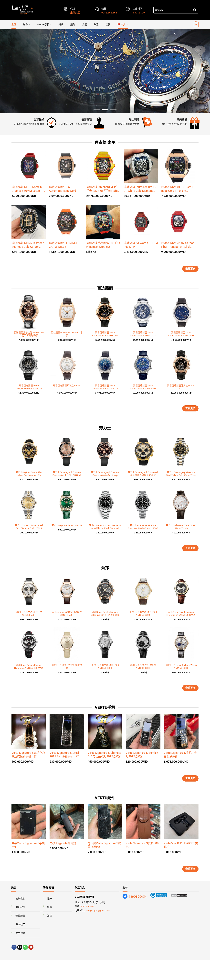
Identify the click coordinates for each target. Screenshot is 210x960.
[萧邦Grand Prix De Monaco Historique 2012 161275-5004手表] (105, 591)
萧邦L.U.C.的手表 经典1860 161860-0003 (143, 613)
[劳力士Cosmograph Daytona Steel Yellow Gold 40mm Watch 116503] (181, 451)
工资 (108, 24)
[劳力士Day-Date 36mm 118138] (67, 504)
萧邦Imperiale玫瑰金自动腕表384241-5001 (67, 613)
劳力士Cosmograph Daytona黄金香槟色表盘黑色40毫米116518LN (143, 474)
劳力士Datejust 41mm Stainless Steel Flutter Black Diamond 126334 (105, 527)
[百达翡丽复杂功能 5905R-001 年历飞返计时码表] (28, 312)
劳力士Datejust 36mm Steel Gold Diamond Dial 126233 (29, 527)
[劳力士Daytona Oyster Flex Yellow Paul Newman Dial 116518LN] (28, 451)
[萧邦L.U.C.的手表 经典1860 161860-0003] (143, 591)
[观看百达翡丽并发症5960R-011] (67, 364)
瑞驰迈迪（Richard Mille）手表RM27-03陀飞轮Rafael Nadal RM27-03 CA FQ (103, 189)
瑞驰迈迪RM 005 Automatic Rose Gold (62, 188)
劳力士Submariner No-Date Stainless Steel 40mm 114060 (143, 527)
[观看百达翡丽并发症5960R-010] (181, 364)
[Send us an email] (19, 947)
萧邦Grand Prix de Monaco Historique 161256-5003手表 (181, 613)
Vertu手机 (43, 24)
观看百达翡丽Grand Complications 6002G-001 (143, 387)
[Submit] (195, 10)
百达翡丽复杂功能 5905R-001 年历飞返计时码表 (29, 334)
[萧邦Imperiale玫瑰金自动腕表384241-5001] (67, 591)
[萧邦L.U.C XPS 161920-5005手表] (67, 644)
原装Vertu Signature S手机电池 (28, 845)
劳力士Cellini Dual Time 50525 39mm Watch (181, 527)
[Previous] (8, 71)
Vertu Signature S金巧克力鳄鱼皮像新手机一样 (28, 754)
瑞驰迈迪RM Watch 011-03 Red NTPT (141, 244)
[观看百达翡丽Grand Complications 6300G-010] (143, 312)
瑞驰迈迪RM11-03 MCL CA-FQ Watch (63, 244)
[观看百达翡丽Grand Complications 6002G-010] (28, 364)
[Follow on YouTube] (30, 947)
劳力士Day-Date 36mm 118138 (67, 525)
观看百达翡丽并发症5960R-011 (67, 387)
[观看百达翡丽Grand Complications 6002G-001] (143, 364)
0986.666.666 (87, 906)
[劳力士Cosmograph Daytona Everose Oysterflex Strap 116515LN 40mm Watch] (105, 451)
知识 (61, 24)
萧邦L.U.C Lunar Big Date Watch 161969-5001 (181, 666)
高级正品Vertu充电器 (63, 843)
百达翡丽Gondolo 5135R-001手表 (67, 334)
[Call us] (25, 947)
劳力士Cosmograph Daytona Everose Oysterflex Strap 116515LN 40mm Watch (105, 474)
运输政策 (20, 915)
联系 (96, 24)
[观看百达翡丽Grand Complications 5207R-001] (105, 312)
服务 (72, 24)
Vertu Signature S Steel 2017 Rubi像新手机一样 (64, 754)
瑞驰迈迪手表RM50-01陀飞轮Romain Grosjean (103, 244)
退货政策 (20, 907)
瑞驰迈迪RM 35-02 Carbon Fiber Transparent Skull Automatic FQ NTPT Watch (177, 245)
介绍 (84, 24)
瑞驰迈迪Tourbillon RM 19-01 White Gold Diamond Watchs (140, 189)
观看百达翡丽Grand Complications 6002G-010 (29, 387)
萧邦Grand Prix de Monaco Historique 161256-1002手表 (28, 666)
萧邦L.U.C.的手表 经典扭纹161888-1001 (143, 666)
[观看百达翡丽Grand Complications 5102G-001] (181, 312)
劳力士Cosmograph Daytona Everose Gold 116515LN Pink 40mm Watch (67, 474)
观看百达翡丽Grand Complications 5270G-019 (105, 387)
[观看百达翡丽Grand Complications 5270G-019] (105, 364)
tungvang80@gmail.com (98, 910)
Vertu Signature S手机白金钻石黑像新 (180, 754)
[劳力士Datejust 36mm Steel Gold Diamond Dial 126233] (28, 504)
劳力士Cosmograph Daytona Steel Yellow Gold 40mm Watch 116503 (181, 474)
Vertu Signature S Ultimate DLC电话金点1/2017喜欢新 (104, 754)
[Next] (202, 71)
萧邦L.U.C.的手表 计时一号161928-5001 (29, 613)
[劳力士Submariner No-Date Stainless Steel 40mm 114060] (143, 504)
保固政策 (20, 924)
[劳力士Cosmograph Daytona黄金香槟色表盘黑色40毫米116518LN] (143, 451)
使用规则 (20, 932)
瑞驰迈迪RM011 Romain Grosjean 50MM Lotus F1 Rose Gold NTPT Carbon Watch (27, 189)
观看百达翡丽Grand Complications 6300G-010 (143, 334)
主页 (13, 24)
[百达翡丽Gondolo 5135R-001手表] (67, 312)
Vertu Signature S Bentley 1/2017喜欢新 (142, 754)
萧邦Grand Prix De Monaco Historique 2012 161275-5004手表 (105, 614)
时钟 (25, 24)
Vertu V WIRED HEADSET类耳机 (181, 845)
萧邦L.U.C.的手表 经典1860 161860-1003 (105, 666)
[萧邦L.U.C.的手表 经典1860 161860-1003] (105, 644)
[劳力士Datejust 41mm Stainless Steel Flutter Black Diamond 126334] (105, 504)
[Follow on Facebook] (14, 947)
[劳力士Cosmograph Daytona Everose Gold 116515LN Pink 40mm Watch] (67, 451)
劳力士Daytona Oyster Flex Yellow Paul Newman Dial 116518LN (29, 474)
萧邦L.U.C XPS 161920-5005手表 (67, 666)
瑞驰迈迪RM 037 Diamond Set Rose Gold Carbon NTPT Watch (27, 245)
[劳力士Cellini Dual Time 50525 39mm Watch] (181, 504)
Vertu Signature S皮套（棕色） (142, 845)
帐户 (49, 898)
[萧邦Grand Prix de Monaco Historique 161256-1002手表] (28, 644)
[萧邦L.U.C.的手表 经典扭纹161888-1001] (143, 644)
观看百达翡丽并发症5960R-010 (181, 387)
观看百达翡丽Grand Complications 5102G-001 (181, 334)
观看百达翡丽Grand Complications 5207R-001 (105, 334)
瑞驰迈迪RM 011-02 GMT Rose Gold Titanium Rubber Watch (177, 189)
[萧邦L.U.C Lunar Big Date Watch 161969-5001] (181, 644)
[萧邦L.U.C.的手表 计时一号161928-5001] (28, 591)
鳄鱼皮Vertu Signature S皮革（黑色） (104, 845)
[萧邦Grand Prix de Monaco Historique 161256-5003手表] (181, 591)
